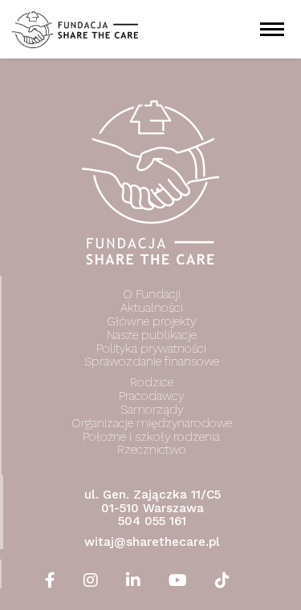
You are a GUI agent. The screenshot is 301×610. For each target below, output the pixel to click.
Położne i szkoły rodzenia (151, 437)
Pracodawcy (151, 396)
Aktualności (151, 308)
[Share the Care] (75, 29)
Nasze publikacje (152, 335)
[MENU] (273, 29)
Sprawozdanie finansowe (151, 362)
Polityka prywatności (151, 348)
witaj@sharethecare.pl (152, 542)
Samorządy (151, 409)
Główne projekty (151, 321)
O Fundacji (152, 294)
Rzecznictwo (151, 449)
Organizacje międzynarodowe (151, 423)
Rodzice (151, 382)
